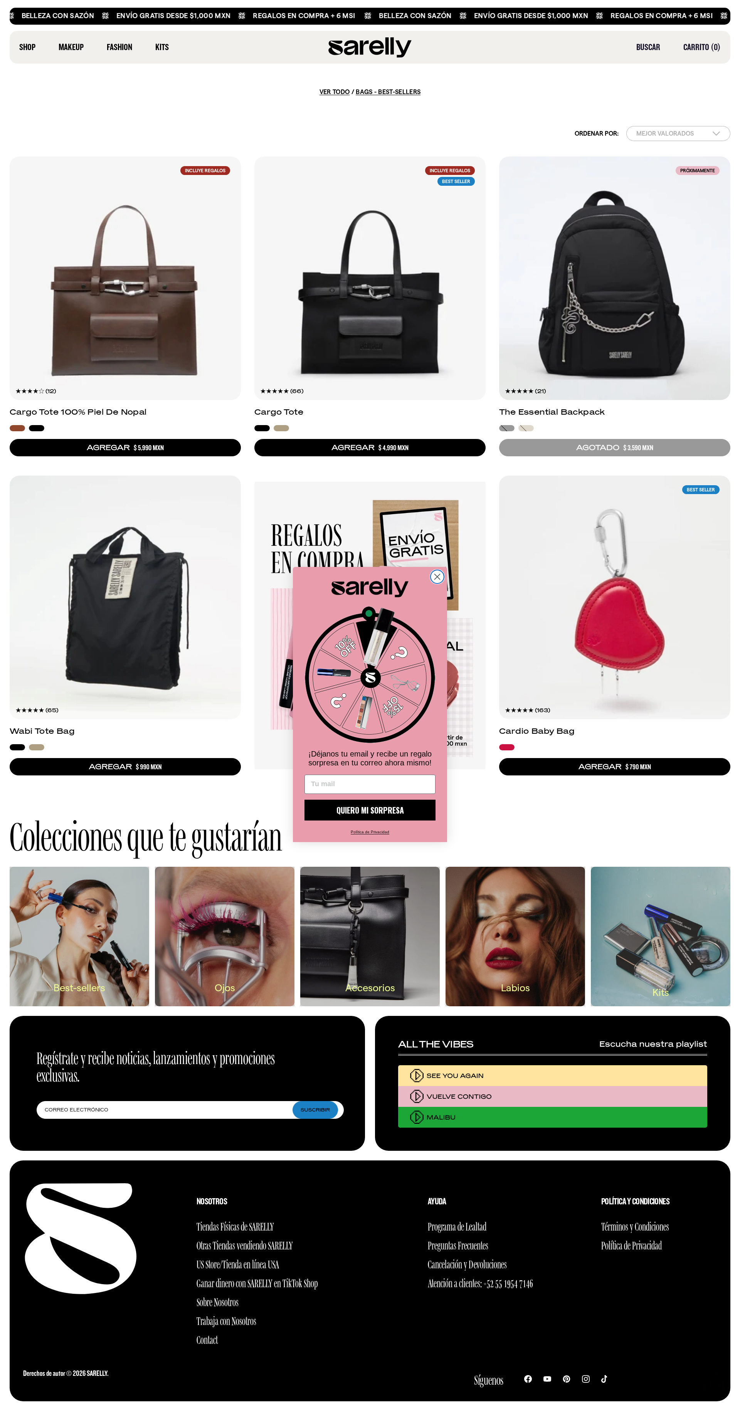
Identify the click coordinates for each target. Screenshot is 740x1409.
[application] (716, 1385)
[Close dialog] (437, 576)
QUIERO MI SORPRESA (370, 810)
